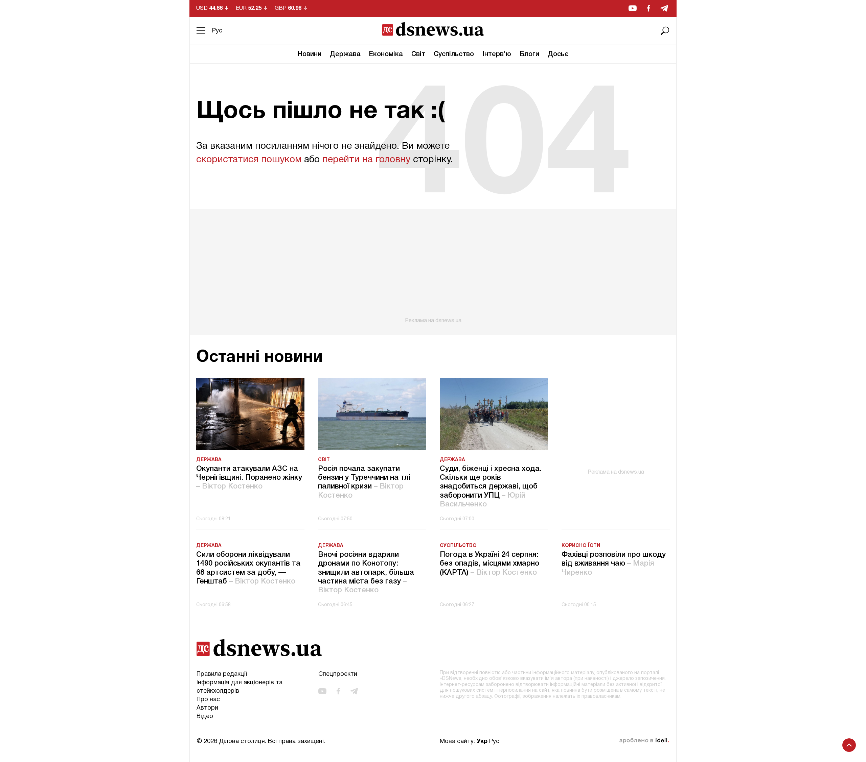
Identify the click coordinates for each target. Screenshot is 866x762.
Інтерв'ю (496, 54)
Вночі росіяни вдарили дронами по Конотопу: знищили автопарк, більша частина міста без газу (366, 572)
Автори (207, 708)
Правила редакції (222, 674)
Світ (418, 54)
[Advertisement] (433, 266)
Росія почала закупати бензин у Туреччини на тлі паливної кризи (364, 482)
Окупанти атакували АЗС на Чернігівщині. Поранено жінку (249, 478)
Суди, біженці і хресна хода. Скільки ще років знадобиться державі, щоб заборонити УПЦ (491, 487)
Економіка (386, 54)
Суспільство (454, 54)
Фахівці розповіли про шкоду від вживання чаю (614, 563)
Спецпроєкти (337, 674)
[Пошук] (665, 30)
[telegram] (664, 8)
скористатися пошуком (248, 160)
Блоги (529, 54)
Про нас (208, 700)
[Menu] (201, 30)
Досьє (558, 54)
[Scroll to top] (849, 745)
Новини (309, 54)
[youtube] (632, 8)
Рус (217, 31)
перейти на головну (366, 160)
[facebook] (648, 8)
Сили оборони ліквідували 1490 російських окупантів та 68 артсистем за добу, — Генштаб (248, 568)
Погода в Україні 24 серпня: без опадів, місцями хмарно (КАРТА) (489, 563)
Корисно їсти (581, 546)
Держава (345, 54)
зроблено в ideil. (644, 740)
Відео (205, 716)
